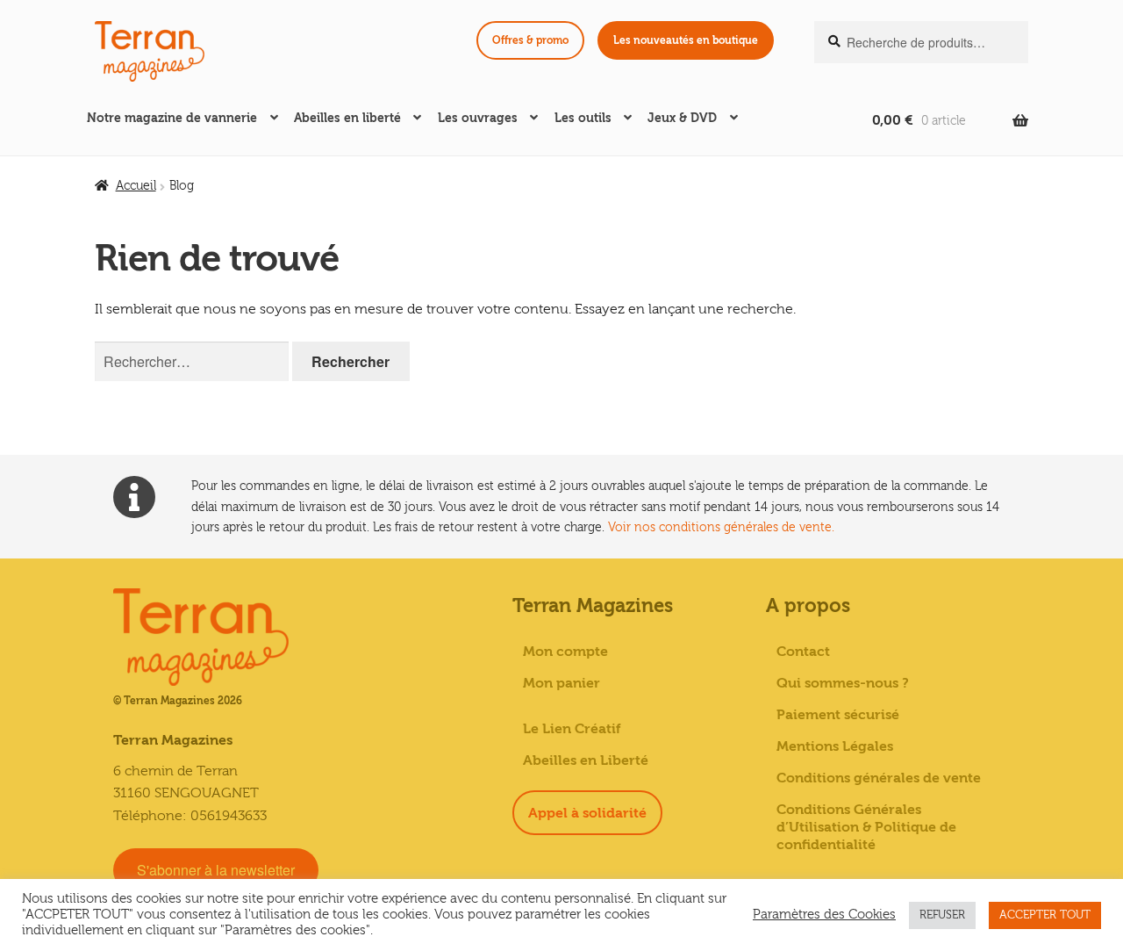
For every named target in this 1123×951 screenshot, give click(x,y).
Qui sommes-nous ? (842, 683)
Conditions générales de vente (878, 778)
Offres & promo (530, 40)
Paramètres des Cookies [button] (824, 914)
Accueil (136, 186)
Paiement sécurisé (837, 715)
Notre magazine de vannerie (172, 118)
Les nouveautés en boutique (685, 40)
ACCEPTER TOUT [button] (1045, 915)
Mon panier (561, 683)
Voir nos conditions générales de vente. (721, 527)
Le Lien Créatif (572, 729)
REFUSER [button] (942, 915)
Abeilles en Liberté (585, 760)
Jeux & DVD (682, 118)
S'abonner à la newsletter (216, 870)
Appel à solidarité (587, 813)
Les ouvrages (478, 118)
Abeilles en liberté (347, 118)
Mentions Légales (834, 746)
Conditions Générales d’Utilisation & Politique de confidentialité (866, 827)
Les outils (583, 118)
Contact (803, 651)
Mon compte (565, 651)
